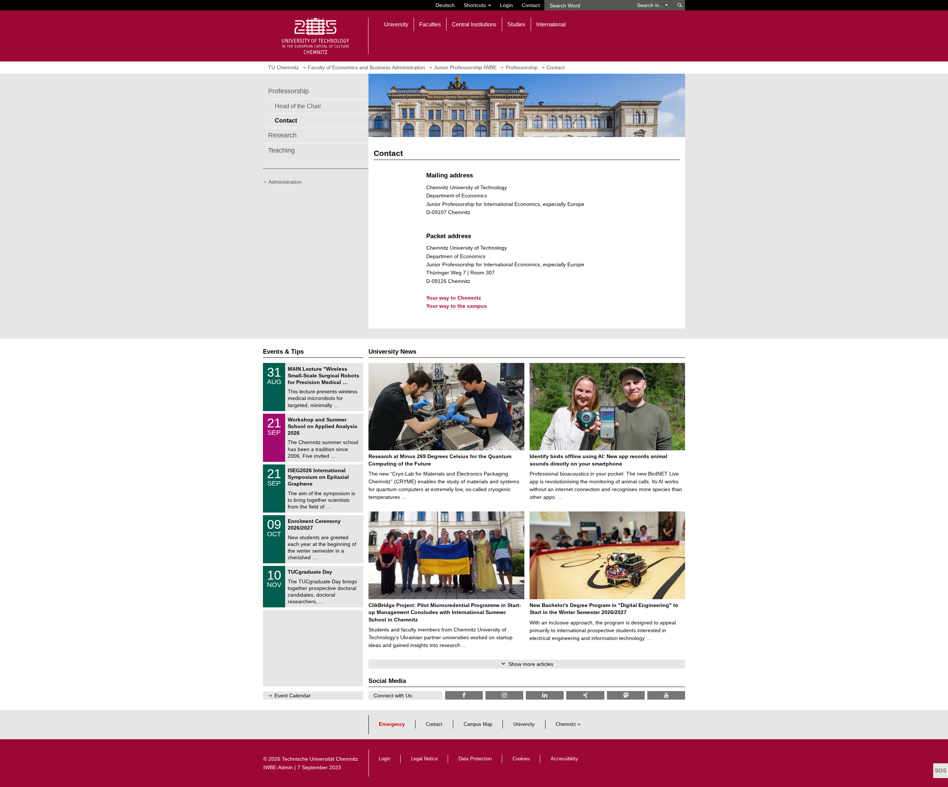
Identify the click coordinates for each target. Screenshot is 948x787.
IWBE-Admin (278, 767)
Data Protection (475, 758)
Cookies (521, 758)
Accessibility (564, 758)
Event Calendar (292, 695)
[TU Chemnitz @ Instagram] (504, 695)
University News (392, 351)
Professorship (288, 91)
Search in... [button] (651, 5)
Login (506, 5)
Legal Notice (424, 758)
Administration (285, 182)
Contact (531, 5)
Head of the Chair (298, 106)
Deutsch (445, 5)
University (524, 724)
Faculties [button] (430, 24)
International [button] (550, 24)
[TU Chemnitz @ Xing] (585, 695)
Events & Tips (283, 351)
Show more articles (530, 664)
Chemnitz (566, 724)
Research (282, 135)
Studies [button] (516, 24)
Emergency (392, 724)
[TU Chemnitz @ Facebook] (464, 695)
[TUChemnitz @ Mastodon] (626, 695)
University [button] (396, 24)
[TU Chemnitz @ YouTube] (666, 695)
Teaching (281, 150)
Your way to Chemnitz (453, 298)
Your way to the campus (456, 306)
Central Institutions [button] (474, 24)
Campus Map (478, 724)
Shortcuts (475, 5)
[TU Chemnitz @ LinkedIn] (545, 695)
